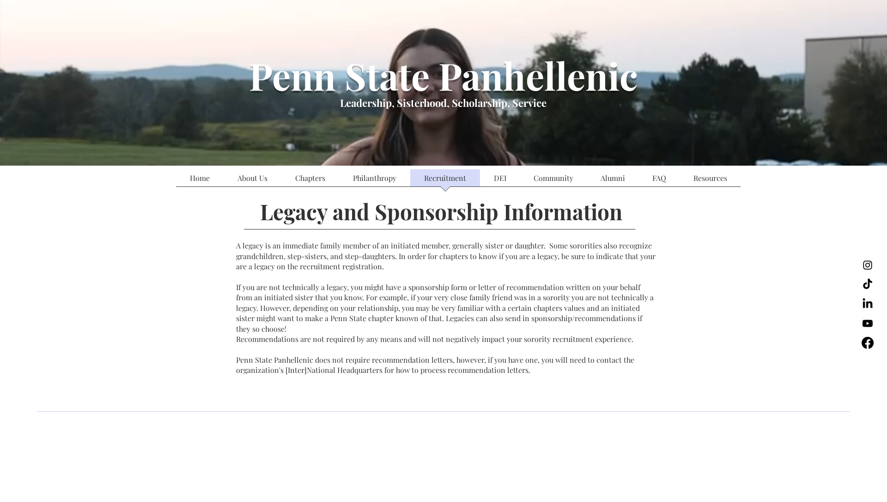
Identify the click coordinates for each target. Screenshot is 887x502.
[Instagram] (868, 265)
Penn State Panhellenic (443, 75)
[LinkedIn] (868, 304)
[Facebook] (868, 343)
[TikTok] (868, 285)
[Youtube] (868, 323)
